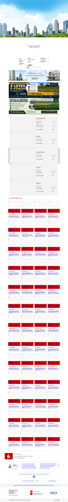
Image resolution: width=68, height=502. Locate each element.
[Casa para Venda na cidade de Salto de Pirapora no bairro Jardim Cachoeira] (40, 379)
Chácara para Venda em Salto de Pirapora (29, 466)
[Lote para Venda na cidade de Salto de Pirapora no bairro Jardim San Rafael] (14, 246)
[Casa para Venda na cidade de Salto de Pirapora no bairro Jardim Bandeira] (40, 360)
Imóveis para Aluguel (42, 485)
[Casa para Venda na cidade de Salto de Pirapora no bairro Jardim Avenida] (27, 284)
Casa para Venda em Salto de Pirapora (28, 463)
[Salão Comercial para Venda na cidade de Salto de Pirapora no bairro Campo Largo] (14, 398)
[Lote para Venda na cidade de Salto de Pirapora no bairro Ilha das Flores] (14, 303)
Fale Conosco (52, 485)
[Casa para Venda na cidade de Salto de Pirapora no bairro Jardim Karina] (14, 322)
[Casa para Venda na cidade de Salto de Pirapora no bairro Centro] (40, 436)
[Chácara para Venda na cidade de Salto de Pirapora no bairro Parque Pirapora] (14, 417)
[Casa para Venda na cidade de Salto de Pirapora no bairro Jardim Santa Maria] (40, 227)
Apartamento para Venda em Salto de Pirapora (47, 465)
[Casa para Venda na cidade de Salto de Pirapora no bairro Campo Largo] (54, 265)
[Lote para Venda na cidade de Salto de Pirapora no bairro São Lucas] (14, 208)
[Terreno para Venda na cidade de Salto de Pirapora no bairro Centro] (14, 360)
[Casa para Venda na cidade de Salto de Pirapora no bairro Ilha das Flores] (54, 227)
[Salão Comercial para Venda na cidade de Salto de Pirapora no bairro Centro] (27, 341)
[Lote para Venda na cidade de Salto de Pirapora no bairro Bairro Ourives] (14, 379)
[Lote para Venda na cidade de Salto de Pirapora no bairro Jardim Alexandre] (54, 284)
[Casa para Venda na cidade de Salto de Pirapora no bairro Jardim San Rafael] (14, 265)
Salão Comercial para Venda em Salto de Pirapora (48, 463)
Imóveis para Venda (34, 485)
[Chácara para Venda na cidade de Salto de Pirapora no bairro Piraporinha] (54, 436)
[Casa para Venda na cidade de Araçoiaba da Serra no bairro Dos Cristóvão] (27, 227)
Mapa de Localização (14, 495)
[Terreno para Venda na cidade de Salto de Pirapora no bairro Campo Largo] (27, 303)
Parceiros (37, 480)
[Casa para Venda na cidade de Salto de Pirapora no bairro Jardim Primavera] (22, 131)
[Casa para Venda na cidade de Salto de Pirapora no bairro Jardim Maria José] (54, 208)
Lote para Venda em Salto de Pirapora (28, 465)
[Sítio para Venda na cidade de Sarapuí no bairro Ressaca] (22, 179)
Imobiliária (15, 485)
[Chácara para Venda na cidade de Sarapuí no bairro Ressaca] (54, 360)
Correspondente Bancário (52, 480)
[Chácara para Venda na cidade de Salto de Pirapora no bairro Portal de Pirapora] (54, 379)
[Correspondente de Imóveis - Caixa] (53, 494)
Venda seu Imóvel (28, 485)
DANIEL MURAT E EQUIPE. (28, 480)
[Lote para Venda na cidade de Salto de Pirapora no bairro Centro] (22, 147)
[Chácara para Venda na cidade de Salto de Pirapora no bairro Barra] (54, 398)
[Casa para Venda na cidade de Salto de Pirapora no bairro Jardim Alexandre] (40, 265)
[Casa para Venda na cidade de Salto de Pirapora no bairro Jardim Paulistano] (27, 436)
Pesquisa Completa (21, 485)
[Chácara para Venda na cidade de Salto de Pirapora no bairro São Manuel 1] (54, 303)
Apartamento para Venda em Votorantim (46, 466)
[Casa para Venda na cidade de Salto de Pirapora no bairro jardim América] (27, 322)
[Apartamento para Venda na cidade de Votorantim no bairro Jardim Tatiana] (40, 398)
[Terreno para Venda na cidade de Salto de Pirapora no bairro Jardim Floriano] (22, 163)
